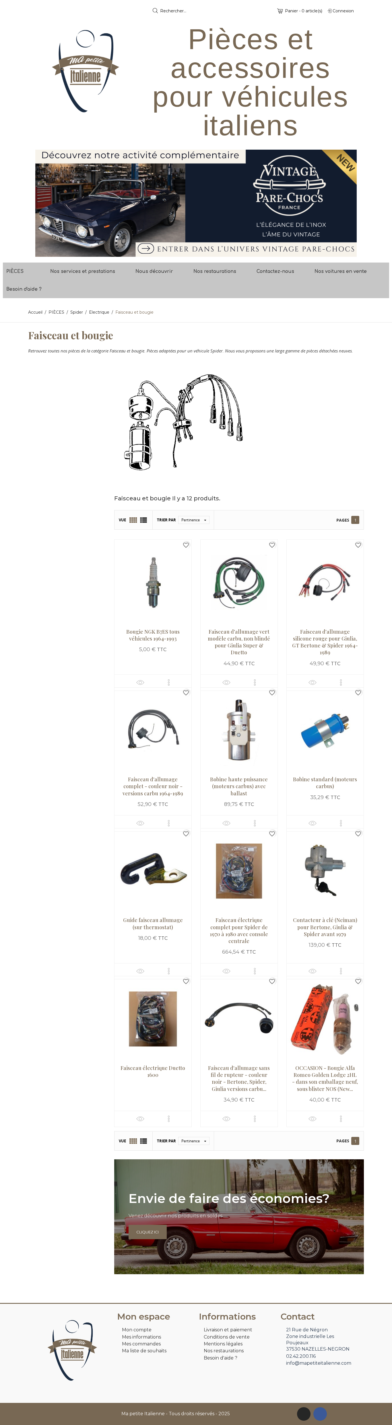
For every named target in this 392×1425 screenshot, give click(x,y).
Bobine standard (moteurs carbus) (325, 783)
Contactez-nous (275, 271)
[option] (196, 203)
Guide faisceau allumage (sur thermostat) (153, 923)
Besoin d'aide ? (24, 289)
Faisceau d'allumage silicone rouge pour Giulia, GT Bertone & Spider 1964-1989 (325, 642)
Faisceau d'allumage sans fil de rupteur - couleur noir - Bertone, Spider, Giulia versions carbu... (239, 1078)
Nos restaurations (214, 271)
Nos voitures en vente (341, 271)
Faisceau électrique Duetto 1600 (153, 1071)
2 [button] (199, 252)
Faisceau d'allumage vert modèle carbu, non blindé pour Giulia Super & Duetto (239, 642)
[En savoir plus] (169, 682)
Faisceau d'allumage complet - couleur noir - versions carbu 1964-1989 (153, 786)
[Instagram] (304, 1414)
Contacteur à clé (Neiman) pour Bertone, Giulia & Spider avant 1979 (325, 927)
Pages (342, 520)
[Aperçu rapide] (140, 682)
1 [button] (193, 252)
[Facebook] (320, 1414)
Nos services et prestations (82, 271)
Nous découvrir (154, 271)
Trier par (166, 519)
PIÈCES (15, 271)
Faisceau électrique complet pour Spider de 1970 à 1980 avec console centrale (239, 930)
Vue (122, 519)
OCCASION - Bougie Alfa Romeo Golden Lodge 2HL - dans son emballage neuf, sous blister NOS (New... (325, 1078)
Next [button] (348, 203)
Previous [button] (44, 203)
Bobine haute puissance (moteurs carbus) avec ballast (239, 786)
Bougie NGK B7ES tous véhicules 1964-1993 (153, 635)
